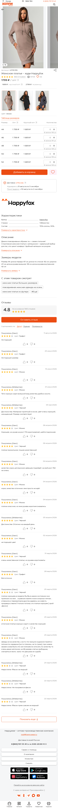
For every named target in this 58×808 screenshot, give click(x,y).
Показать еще (28, 719)
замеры (9, 271)
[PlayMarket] (38, 770)
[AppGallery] (19, 776)
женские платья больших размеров (19, 283)
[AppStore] (19, 770)
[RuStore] (38, 776)
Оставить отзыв (29, 319)
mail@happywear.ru (29, 735)
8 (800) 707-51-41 (49, 1)
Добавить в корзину (24, 172)
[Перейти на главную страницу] (7, 4)
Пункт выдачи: (13, 189)
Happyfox (44, 220)
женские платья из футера (15, 292)
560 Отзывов (19, 77)
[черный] (25, 101)
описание (10, 250)
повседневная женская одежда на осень (22, 287)
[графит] (42, 101)
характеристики (13, 230)
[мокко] (8, 101)
